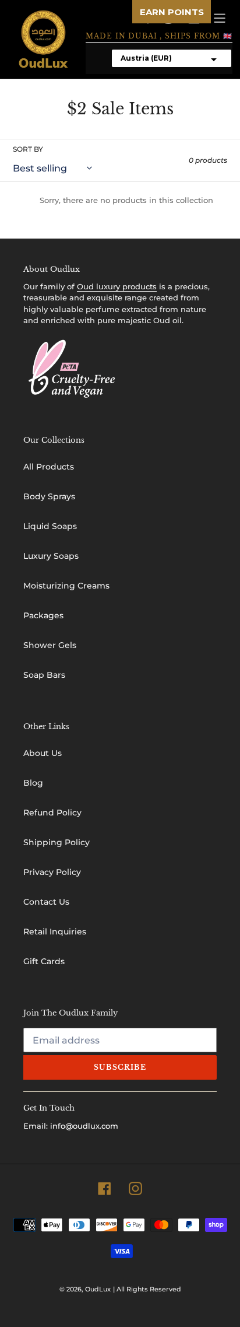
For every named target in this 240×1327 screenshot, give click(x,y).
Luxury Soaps (51, 556)
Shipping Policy (56, 842)
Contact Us (46, 902)
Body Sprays (49, 496)
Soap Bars (44, 675)
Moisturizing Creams (66, 585)
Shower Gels (49, 645)
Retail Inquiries (54, 931)
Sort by (28, 149)
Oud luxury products (117, 286)
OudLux (98, 1289)
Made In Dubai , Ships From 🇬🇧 (159, 35)
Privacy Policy (52, 872)
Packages (43, 615)
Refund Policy (52, 812)
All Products (48, 466)
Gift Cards (44, 961)
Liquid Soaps (50, 526)
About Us (42, 753)
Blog (33, 783)
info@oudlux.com (84, 1125)
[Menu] (219, 17)
